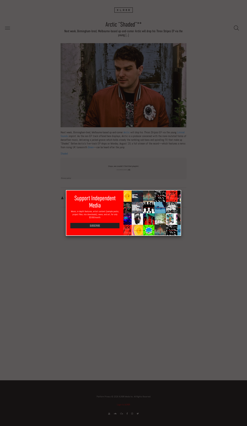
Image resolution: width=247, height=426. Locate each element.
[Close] (181, 190)
